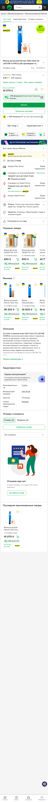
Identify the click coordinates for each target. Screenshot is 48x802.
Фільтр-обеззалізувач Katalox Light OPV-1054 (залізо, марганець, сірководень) (29, 302)
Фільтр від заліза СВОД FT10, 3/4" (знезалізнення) (10, 251)
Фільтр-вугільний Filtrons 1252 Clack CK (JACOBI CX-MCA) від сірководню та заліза (11, 529)
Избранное (42, 799)
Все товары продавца (33, 82)
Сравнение (28, 799)
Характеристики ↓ (35, 126)
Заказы (16, 799)
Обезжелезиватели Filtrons (36, 14)
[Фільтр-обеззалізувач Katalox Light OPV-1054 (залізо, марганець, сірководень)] (30, 291)
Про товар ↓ (13, 126)
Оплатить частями (24, 111)
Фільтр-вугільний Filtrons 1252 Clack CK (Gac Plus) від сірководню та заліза (11, 302)
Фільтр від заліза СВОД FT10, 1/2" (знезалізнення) (28, 251)
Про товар (7, 19)
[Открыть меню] (3, 7)
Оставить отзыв (16, 493)
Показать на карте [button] (18, 179)
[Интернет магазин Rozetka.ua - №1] (9, 7)
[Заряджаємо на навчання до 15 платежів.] (24, 142)
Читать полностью (13, 359)
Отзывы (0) (9, 420)
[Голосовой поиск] (39, 7)
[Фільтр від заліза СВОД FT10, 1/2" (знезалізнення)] (30, 240)
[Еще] (43, 62)
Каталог (5, 799)
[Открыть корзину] (44, 7)
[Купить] (18, 259)
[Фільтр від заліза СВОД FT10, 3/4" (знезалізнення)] (12, 240)
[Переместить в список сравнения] (36, 89)
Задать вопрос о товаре (13, 82)
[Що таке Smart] (6, 30)
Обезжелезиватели (15, 14)
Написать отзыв (24, 427)
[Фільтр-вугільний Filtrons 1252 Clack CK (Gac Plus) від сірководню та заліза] (12, 291)
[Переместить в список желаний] (42, 89)
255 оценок (16, 78)
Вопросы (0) (23, 420)
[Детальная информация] (14, 278)
